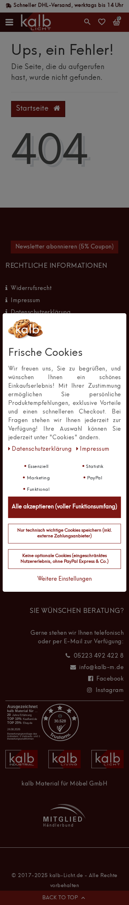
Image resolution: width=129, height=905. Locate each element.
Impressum (25, 301)
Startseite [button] (33, 108)
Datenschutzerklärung (41, 312)
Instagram (110, 690)
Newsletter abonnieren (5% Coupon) (64, 247)
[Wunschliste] (102, 24)
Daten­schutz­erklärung (42, 449)
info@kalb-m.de (101, 668)
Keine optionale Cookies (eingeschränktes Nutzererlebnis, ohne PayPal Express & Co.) (64, 558)
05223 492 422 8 (99, 656)
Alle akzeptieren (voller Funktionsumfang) (64, 507)
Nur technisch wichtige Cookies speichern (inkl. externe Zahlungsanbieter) (64, 533)
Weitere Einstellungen (64, 579)
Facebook (110, 679)
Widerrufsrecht (31, 288)
